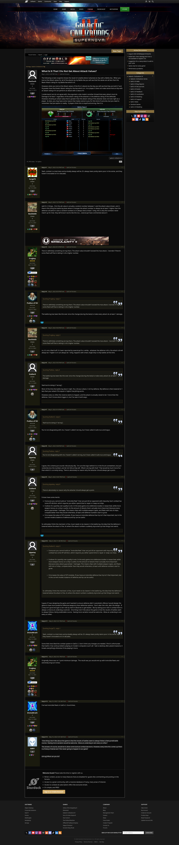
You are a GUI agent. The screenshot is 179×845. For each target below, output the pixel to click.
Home (55, 9)
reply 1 (58, 628)
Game (64, 9)
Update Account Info (147, 820)
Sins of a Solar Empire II (69, 815)
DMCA (96, 842)
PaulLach (32, 81)
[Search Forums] (152, 1)
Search (40, 55)
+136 (32, 642)
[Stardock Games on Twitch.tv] (142, 116)
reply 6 (58, 417)
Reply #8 (44, 446)
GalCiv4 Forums (64, 74)
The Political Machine (69, 820)
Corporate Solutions (30, 810)
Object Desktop (29, 808)
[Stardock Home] (26, 1)
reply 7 (57, 451)
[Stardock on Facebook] (135, 116)
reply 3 (58, 299)
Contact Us (106, 825)
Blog (60, 1)
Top (122, 167)
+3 (32, 751)
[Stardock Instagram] (145, 116)
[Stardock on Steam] (148, 116)
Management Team (108, 813)
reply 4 (57, 370)
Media (72, 9)
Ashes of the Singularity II (70, 808)
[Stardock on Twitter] (132, 116)
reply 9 (58, 546)
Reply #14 (45, 737)
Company (106, 804)
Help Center (144, 808)
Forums (105, 828)
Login (45, 55)
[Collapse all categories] (152, 76)
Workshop (101, 9)
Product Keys (145, 815)
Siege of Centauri (67, 825)
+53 (32, 226)
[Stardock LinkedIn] (143, 119)
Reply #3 (44, 247)
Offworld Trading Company (70, 823)
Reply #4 (44, 291)
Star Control (66, 818)
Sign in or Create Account (53, 792)
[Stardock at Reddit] (133, 119)
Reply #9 (44, 477)
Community (47, 1)
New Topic (117, 51)
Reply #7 (44, 409)
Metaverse (114, 9)
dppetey (32, 457)
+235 (32, 312)
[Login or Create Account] (146, 1)
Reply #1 (44, 167)
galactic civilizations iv (116, 158)
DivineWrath (32, 632)
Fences (27, 815)
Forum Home (32, 55)
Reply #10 (45, 541)
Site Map (101, 842)
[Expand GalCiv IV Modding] (129, 96)
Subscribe (149, 833)
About (104, 808)
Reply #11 (45, 621)
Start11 (27, 813)
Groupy (27, 823)
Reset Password (145, 818)
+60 (32, 386)
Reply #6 (44, 363)
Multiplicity (28, 820)
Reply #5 (44, 328)
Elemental (65, 810)
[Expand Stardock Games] (129, 104)
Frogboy (32, 258)
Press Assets (106, 820)
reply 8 (57, 484)
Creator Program (107, 823)
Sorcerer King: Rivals (68, 828)
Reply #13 (45, 701)
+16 (32, 191)
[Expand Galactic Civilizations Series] (129, 79)
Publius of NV (32, 303)
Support (67, 1)
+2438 (32, 268)
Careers (105, 815)
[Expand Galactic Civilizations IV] (127, 76)
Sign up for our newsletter (111, 833)
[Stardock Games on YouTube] (138, 116)
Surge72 (32, 179)
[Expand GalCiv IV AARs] (129, 81)
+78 (32, 93)
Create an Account (146, 813)
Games (40, 1)
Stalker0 (32, 374)
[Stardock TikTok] (140, 119)
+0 (32, 469)
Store (124, 9)
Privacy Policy (78, 842)
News (55, 1)
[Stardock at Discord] (137, 119)
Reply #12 (45, 657)
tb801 (32, 748)
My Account (144, 810)
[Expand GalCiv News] (129, 101)
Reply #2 (44, 202)
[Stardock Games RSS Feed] (147, 119)
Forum (90, 9)
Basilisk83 (32, 214)
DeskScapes (28, 818)
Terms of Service (88, 842)
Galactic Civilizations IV (37, 66)
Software (32, 1)
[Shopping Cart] (149, 1)
